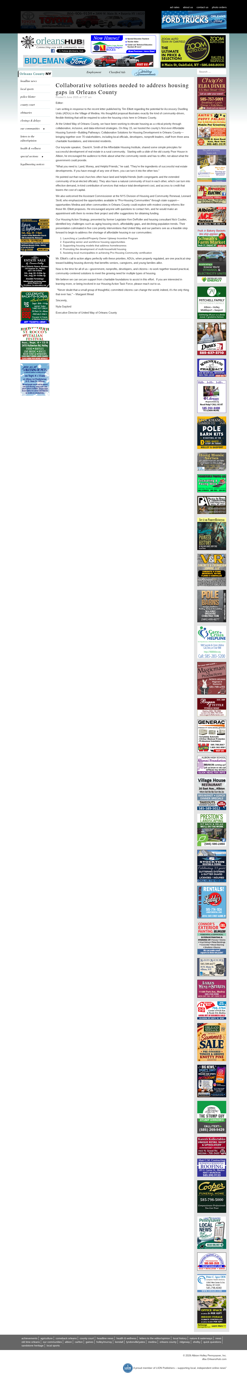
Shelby (196, 1341)
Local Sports (53, 1345)
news (218, 1338)
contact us (202, 7)
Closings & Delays (30, 120)
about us (188, 7)
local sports (27, 89)
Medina (152, 1341)
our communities (52, 1341)
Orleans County (168, 1341)
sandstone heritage (33, 1345)
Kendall (119, 1341)
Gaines (89, 1341)
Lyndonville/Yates (135, 1341)
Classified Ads (117, 72)
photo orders (219, 7)
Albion (68, 1341)
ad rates (174, 7)
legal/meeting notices (32, 164)
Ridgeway (185, 1341)
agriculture (47, 1338)
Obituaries (26, 112)
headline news (28, 81)
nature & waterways (201, 1338)
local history (180, 1338)
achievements (29, 1338)
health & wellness (30, 148)
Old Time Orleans (31, 1341)
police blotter (27, 96)
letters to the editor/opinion (28, 138)
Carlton (79, 1341)
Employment (94, 72)
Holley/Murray (104, 1341)
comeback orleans (66, 1338)
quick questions (212, 1341)
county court (27, 104)
